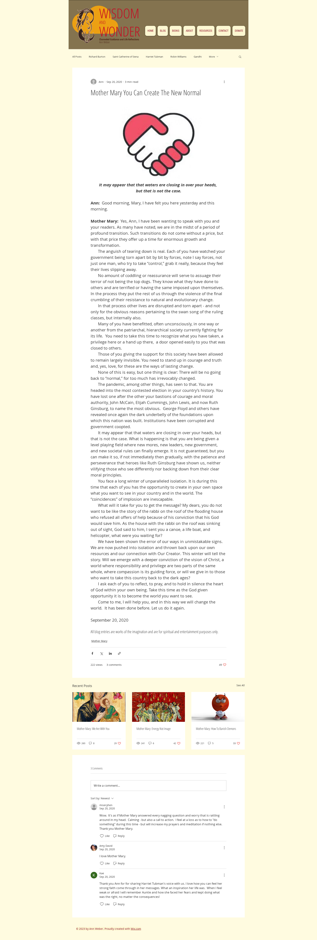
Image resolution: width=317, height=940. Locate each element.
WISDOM (121, 13)
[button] (240, 56)
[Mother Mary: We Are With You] (98, 707)
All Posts (76, 56)
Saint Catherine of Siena (126, 56)
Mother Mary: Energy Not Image (153, 728)
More (212, 56)
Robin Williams (178, 56)
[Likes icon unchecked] (101, 836)
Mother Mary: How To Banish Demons (216, 728)
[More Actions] (224, 807)
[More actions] (224, 82)
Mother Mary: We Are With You (93, 728)
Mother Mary (99, 641)
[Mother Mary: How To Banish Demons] (218, 707)
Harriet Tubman (154, 56)
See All (240, 685)
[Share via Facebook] (92, 653)
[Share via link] (119, 653)
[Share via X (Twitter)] (101, 653)
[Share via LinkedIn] (110, 653)
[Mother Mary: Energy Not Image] (158, 707)
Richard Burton (97, 56)
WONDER (119, 31)
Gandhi (198, 56)
